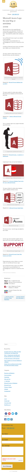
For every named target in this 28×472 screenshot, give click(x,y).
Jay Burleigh (5, 26)
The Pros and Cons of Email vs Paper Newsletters (9, 298)
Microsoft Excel (7, 385)
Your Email (5, 440)
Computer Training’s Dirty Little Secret (20, 297)
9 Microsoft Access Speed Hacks (16, 208)
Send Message (7, 466)
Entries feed (6, 401)
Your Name (5, 434)
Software (6, 389)
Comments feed (7, 403)
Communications (7, 375)
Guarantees (6, 377)
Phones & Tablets (8, 387)
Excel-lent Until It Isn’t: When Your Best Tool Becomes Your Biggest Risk (12, 352)
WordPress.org (7, 405)
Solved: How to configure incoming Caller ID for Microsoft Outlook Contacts (12, 364)
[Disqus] (13, 322)
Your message (6, 445)
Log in (5, 399)
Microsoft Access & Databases (10, 272)
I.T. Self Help (7, 381)
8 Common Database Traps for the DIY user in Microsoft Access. (13, 181)
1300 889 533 (15, 14)
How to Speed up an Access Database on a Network (14, 287)
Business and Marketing (9, 373)
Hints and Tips (7, 379)
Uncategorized (7, 391)
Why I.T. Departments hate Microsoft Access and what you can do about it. (15, 282)
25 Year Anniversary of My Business (12, 358)
